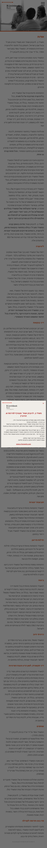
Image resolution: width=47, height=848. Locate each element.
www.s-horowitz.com (23, 444)
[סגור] (43, 403)
